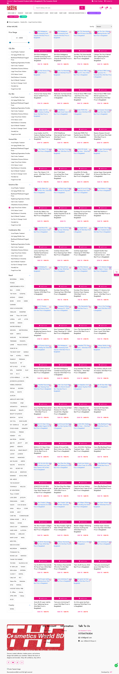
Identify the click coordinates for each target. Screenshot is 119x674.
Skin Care (11, 13)
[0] (101, 8)
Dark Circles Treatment (17, 66)
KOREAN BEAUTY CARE (41, 13)
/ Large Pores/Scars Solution (35, 22)
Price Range (13, 32)
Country (11, 605)
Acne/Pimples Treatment (18, 52)
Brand (24, 17)
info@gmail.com (86, 638)
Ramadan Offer (94, 13)
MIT (111, 672)
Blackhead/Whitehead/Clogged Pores (20, 59)
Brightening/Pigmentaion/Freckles (20, 199)
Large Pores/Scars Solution (18, 71)
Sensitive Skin (13, 185)
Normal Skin (13, 139)
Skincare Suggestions (77, 13)
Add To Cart (44, 51)
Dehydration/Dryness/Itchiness (19, 68)
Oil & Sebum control (16, 120)
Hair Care (28, 13)
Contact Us (109, 1)
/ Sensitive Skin (23, 22)
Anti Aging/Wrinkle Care (18, 55)
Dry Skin (11, 94)
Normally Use (14, 86)
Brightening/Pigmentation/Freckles (20, 63)
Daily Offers (13, 17)
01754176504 (85, 633)
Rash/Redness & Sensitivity (18, 77)
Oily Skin (12, 48)
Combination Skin (15, 230)
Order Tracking (98, 1)
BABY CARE (63, 13)
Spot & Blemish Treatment (18, 80)
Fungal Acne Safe (16, 89)
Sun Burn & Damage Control (19, 83)
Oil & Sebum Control (16, 74)
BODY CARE (53, 13)
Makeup (20, 13)
